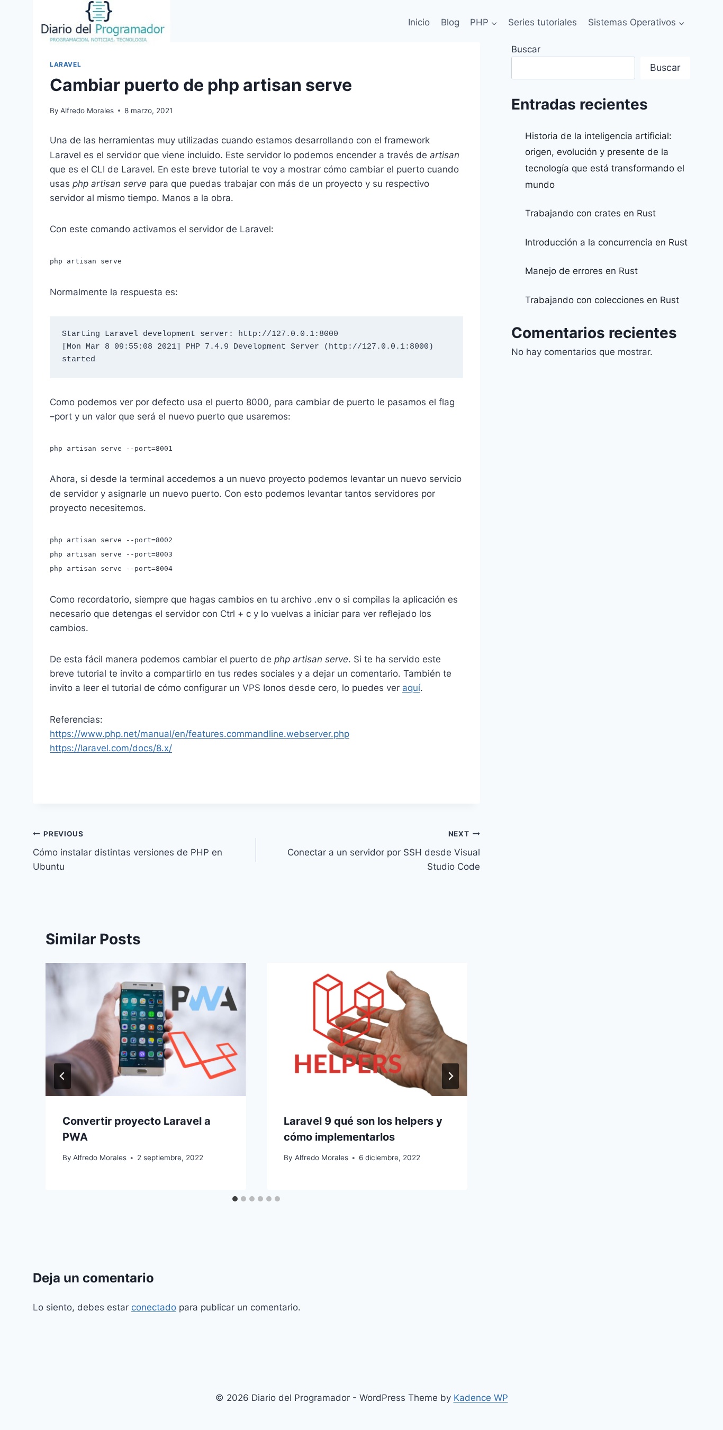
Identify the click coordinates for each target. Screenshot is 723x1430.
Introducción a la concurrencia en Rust (606, 242)
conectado (153, 1307)
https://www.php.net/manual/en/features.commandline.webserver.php (199, 733)
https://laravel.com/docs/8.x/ (111, 748)
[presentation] (146, 1029)
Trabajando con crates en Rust (590, 213)
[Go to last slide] (62, 1076)
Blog (450, 22)
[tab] (235, 1198)
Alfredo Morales (87, 110)
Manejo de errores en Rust (581, 271)
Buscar (525, 49)
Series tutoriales (542, 22)
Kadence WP (481, 1397)
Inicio (419, 22)
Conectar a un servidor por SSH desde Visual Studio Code (383, 851)
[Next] (450, 1076)
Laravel (65, 64)
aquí (411, 687)
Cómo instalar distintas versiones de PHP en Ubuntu (127, 851)
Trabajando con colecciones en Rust (602, 300)
